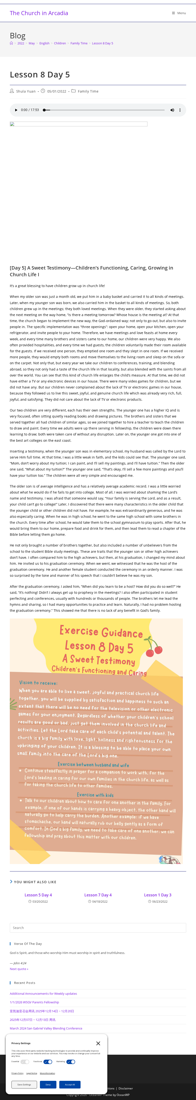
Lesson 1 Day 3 (157, 895)
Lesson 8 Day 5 (102, 43)
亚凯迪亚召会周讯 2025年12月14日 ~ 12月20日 (42, 1011)
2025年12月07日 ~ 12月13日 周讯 (32, 1020)
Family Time (88, 91)
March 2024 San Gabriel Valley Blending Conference (46, 1028)
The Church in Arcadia (39, 13)
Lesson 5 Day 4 (38, 895)
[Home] (11, 43)
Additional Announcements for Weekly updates (43, 993)
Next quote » (19, 969)
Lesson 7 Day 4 (98, 895)
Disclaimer (126, 1088)
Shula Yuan (26, 91)
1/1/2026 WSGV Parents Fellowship (34, 1002)
